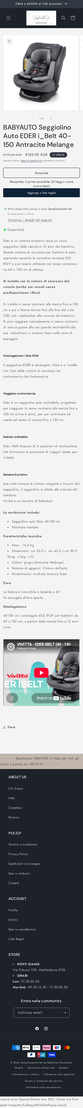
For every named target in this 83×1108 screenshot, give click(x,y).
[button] (8, 18)
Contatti (14, 883)
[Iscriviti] (64, 1013)
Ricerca (14, 817)
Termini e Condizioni (23, 844)
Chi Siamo (16, 788)
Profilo (13, 910)
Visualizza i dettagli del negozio (30, 220)
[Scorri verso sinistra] (32, 118)
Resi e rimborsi (19, 873)
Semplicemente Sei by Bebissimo (40, 1062)
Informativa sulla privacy (41, 1067)
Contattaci (15, 808)
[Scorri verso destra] (51, 118)
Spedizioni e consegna (24, 863)
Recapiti (63, 1067)
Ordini (13, 920)
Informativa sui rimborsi (25, 1074)
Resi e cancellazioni (22, 929)
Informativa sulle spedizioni (59, 1074)
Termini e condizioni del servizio (43, 1081)
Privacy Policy (18, 854)
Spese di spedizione (31, 160)
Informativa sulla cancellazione (43, 1087)
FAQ (11, 798)
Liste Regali (16, 939)
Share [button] (11, 727)
